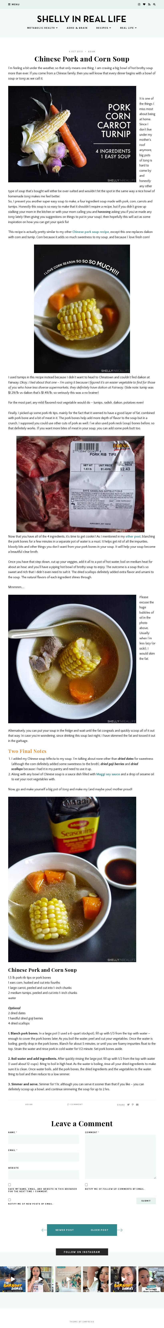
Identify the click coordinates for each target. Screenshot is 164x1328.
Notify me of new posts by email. (30, 1204)
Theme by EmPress (82, 1322)
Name (12, 1132)
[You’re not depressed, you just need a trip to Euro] (13, 1279)
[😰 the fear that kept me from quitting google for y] (123, 1279)
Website (13, 1168)
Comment (76, 1104)
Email (13, 1150)
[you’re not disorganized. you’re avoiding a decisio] (40, 1279)
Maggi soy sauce (108, 774)
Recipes (102, 28)
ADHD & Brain (77, 28)
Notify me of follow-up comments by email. (115, 1189)
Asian (91, 51)
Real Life (127, 28)
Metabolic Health (41, 28)
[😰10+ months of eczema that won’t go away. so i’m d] (96, 1279)
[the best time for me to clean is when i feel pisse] (151, 1279)
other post (133, 536)
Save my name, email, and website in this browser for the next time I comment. (42, 1190)
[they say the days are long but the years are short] (68, 1279)
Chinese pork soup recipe (90, 232)
